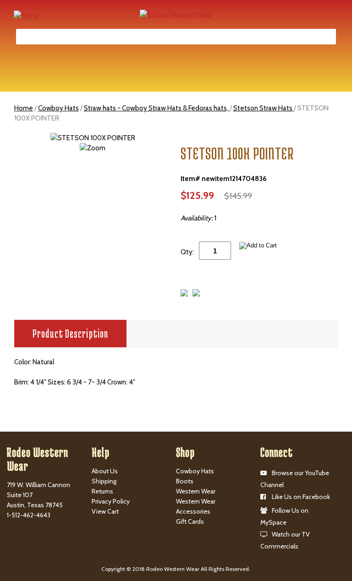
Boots (184, 481)
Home (23, 108)
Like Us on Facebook (301, 497)
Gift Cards (190, 521)
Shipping (104, 481)
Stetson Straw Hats (263, 108)
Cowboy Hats (58, 108)
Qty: (187, 252)
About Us (105, 471)
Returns (102, 491)
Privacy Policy (111, 501)
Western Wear (195, 491)
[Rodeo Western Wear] (176, 14)
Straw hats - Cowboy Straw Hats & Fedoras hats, (157, 108)
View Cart (105, 511)
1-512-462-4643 (28, 515)
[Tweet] (184, 294)
